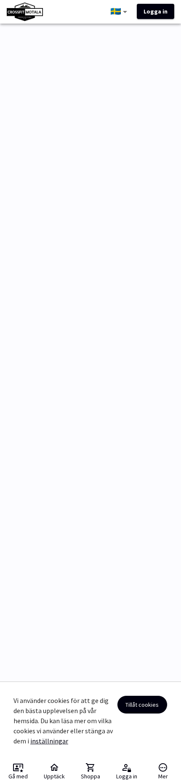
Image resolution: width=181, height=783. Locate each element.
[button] (120, 12)
